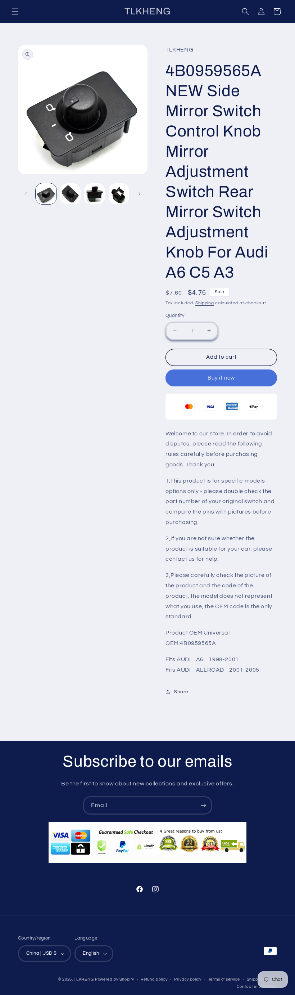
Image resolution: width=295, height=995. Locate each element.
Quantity (174, 315)
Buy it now (221, 378)
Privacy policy (187, 979)
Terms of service (224, 979)
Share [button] (181, 691)
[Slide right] (140, 194)
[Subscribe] (203, 805)
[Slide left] (26, 194)
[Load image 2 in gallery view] (70, 193)
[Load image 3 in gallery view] (94, 193)
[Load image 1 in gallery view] (46, 193)
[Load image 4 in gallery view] (119, 193)
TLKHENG (84, 979)
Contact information (257, 987)
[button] (15, 11)
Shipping (204, 303)
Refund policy (154, 979)
